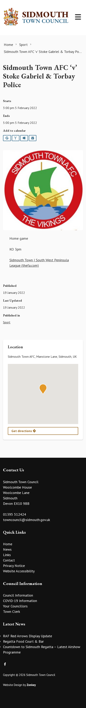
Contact (9, 560)
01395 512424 (14, 514)
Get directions (22, 431)
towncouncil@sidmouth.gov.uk (26, 519)
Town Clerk (11, 611)
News (7, 549)
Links (7, 554)
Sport (6, 322)
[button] (43, 389)
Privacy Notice (14, 565)
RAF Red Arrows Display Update (27, 636)
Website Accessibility (19, 571)
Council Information (18, 595)
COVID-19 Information (20, 600)
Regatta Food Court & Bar (23, 641)
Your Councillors (15, 606)
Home (7, 544)
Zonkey (31, 685)
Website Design (12, 685)
